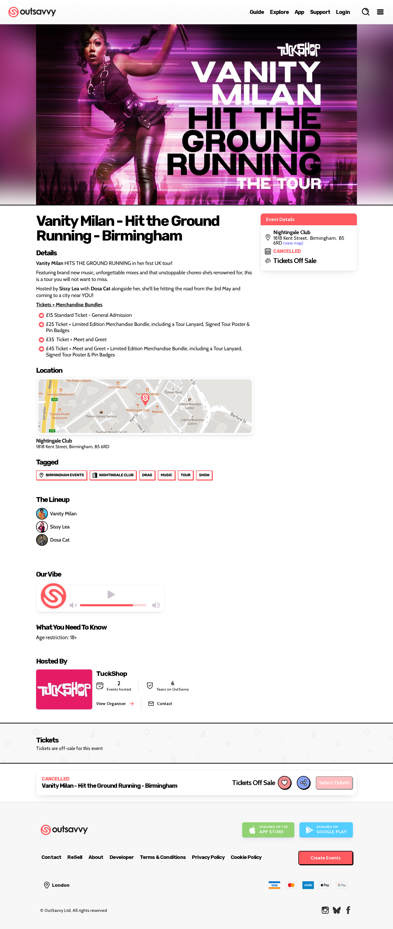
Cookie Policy (246, 857)
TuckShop (111, 673)
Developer (122, 857)
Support (320, 12)
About (95, 857)
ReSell (74, 857)
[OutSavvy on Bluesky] (336, 910)
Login (343, 12)
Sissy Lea (60, 527)
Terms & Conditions (163, 857)
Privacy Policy (208, 857)
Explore (279, 12)
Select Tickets (334, 783)
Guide (257, 12)
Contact (51, 857)
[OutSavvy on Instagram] (325, 910)
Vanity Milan (63, 514)
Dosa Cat (60, 540)
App (299, 12)
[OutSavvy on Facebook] (348, 910)
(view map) (293, 243)
